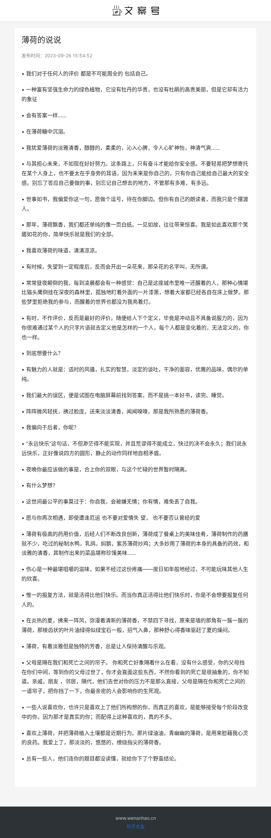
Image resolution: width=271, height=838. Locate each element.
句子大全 (135, 826)
